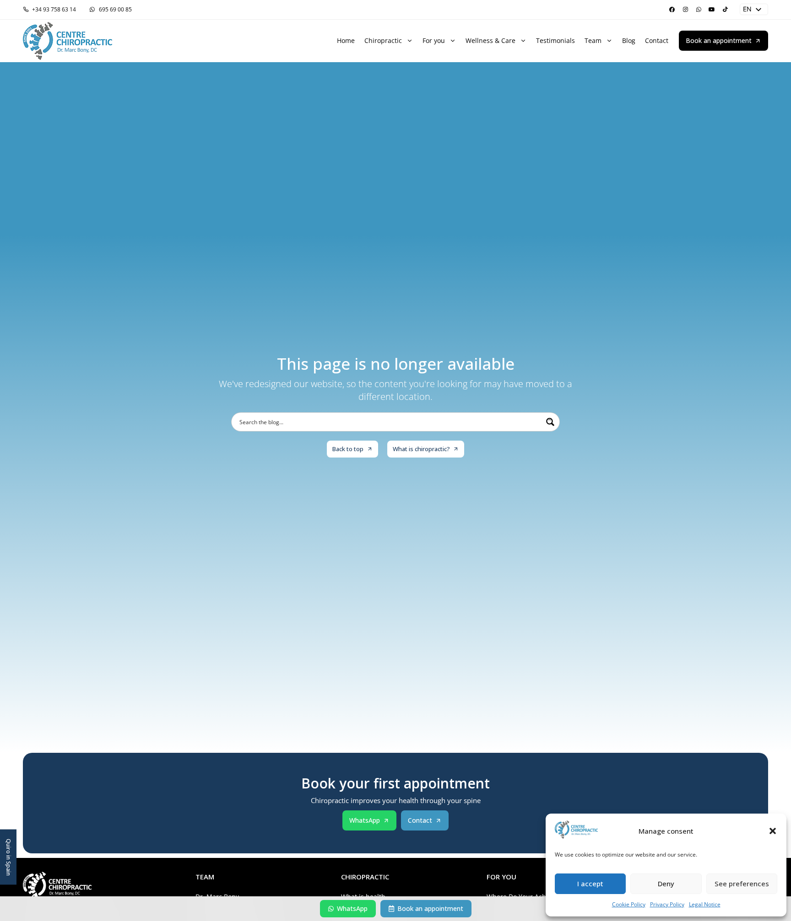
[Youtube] (711, 9)
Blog (628, 40)
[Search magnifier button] (550, 421)
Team (593, 40)
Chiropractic (383, 40)
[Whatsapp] (698, 9)
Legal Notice (705, 904)
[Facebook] (671, 9)
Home (346, 40)
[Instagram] (685, 9)
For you (434, 40)
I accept (590, 883)
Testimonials (555, 40)
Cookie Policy (628, 904)
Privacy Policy (667, 904)
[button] (772, 831)
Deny (666, 883)
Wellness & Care (490, 40)
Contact (656, 40)
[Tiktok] (725, 9)
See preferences (742, 883)
